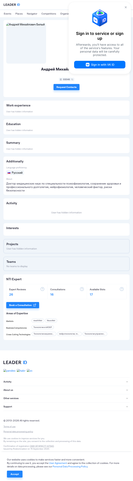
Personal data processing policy (18, 431)
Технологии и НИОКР (42, 327)
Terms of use (9, 426)
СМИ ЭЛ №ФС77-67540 (42, 446)
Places (19, 13)
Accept (15, 474)
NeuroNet (51, 320)
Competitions (48, 13)
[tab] (66, 382)
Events (7, 13)
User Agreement (58, 463)
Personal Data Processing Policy (70, 466)
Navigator (32, 13)
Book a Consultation (20, 305)
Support (7, 406)
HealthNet (37, 320)
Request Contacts (66, 87)
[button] (66, 382)
